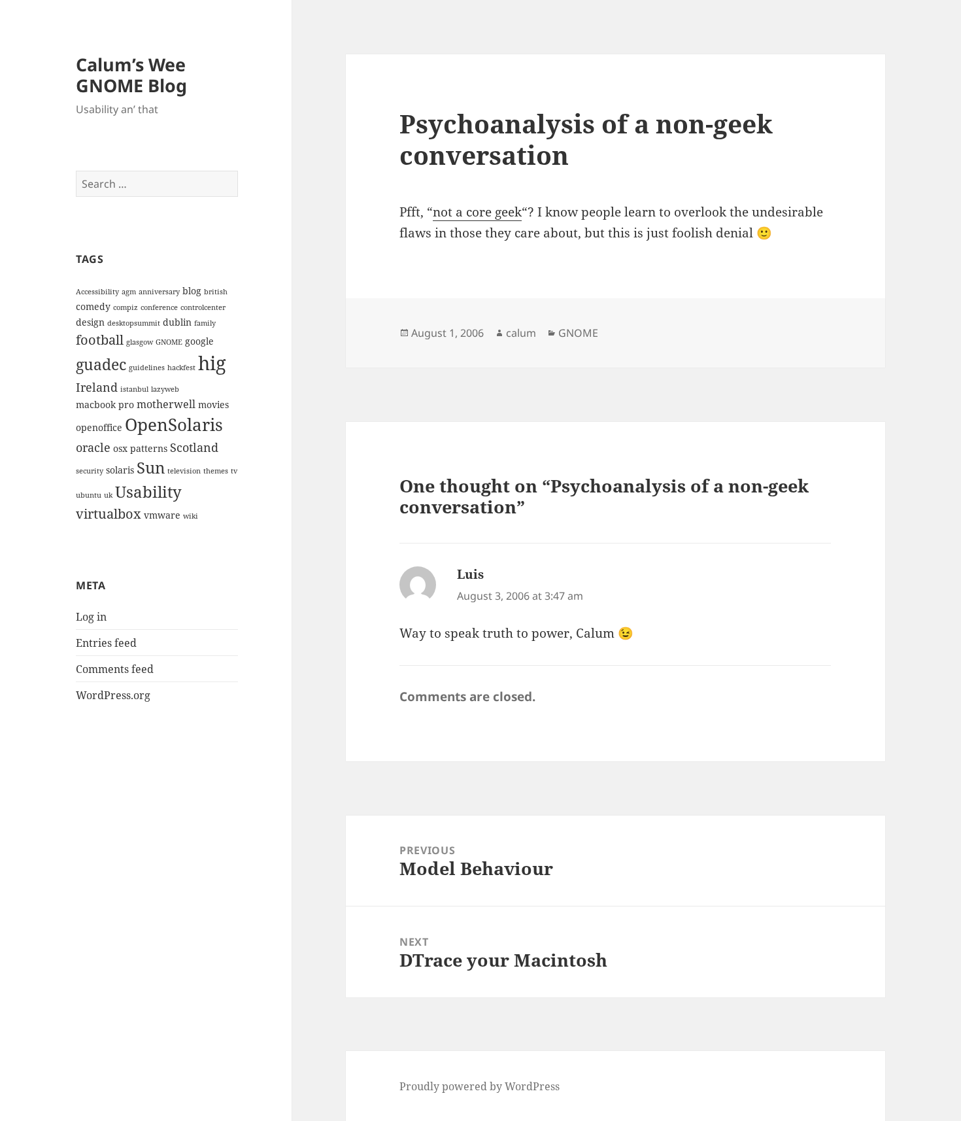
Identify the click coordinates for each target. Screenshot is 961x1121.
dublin (177, 322)
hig (212, 363)
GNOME (169, 342)
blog (191, 291)
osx (120, 448)
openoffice (99, 427)
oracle (93, 447)
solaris (120, 470)
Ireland (97, 387)
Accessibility (97, 291)
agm (129, 291)
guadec (101, 364)
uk (108, 495)
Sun (151, 467)
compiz (125, 307)
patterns (148, 448)
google (199, 341)
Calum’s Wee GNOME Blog (131, 74)
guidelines (147, 367)
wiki (190, 516)
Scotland (194, 447)
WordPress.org (113, 695)
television (184, 470)
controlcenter (203, 307)
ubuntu (88, 495)
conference (159, 307)
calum (521, 333)
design (90, 322)
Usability (148, 491)
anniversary (159, 291)
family (205, 323)
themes (215, 470)
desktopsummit (133, 323)
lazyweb (165, 389)
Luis (470, 574)
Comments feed (115, 669)
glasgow (139, 342)
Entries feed (106, 643)
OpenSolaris (174, 424)
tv (234, 470)
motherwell (166, 404)
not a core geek (477, 211)
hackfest (181, 367)
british (216, 291)
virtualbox (108, 513)
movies (213, 404)
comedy (93, 306)
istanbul (134, 389)
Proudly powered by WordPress (479, 1086)
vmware (162, 515)
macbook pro (105, 404)
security (89, 470)
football (100, 339)
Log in (91, 617)
